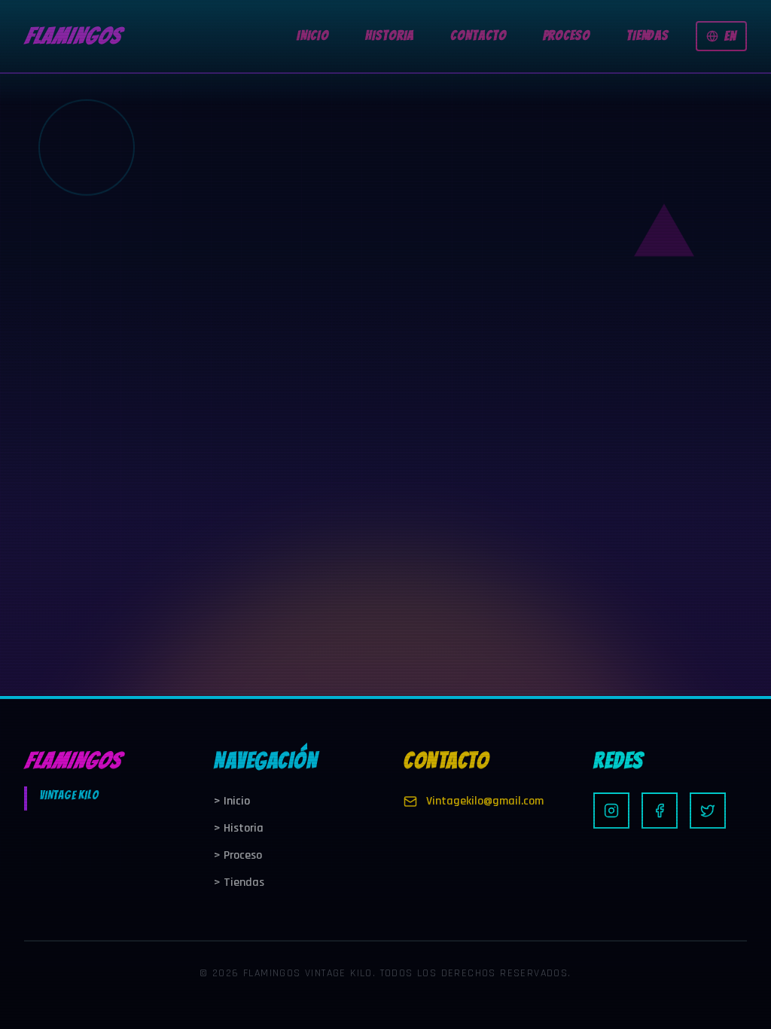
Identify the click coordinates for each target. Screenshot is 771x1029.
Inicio (232, 801)
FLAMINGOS (72, 35)
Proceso (238, 855)
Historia (239, 828)
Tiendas (239, 882)
